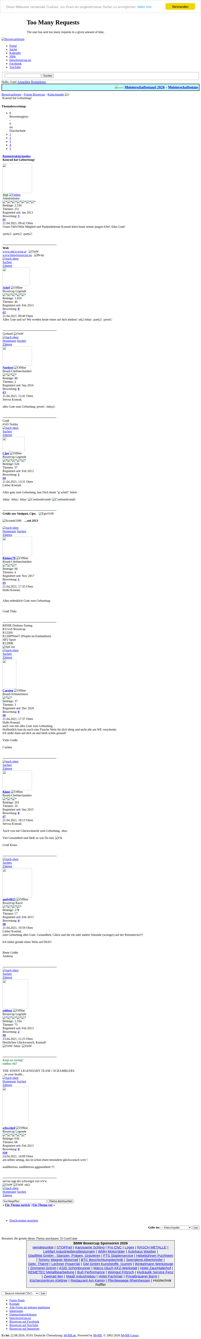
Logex (129, 1247)
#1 (4, 219)
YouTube (15, 67)
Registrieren (38, 82)
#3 (4, 392)
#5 (4, 583)
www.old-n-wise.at (14, 251)
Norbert (8, 367)
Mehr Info (145, 6)
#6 (4, 715)
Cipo (6, 453)
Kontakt (14, 1304)
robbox (7, 1010)
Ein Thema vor (42, 1205)
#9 (4, 1035)
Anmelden (23, 82)
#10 (5, 1152)
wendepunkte (43, 1247)
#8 (4, 924)
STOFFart (64, 1247)
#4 (4, 478)
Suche (13, 49)
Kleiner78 (9, 558)
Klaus (6, 791)
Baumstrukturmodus (17, 156)
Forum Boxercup (34, 94)
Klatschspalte (56, 94)
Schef (6, 287)
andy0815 (9, 899)
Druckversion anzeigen (23, 1220)
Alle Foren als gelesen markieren (29, 1307)
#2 (4, 312)
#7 (4, 816)
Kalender (15, 53)
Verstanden (180, 6)
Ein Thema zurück (17, 1205)
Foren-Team (17, 1300)
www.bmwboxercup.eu (17, 255)
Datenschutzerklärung (23, 1314)
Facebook (15, 63)
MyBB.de (70, 1335)
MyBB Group (129, 1335)
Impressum (16, 1311)
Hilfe (12, 56)
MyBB (97, 1335)
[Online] (15, 194)
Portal (13, 45)
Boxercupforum (11, 94)
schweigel (9, 1128)
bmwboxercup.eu (20, 60)
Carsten (8, 690)
